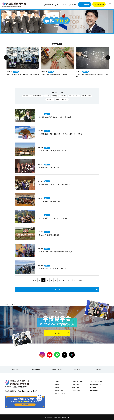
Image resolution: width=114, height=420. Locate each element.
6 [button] (58, 81)
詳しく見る (57, 333)
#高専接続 (54, 96)
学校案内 (57, 381)
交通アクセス (76, 390)
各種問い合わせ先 (96, 384)
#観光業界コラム (86, 96)
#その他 (47, 96)
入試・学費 (76, 384)
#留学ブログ (50, 99)
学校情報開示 (94, 390)
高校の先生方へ (36, 369)
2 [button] (50, 81)
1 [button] (48, 81)
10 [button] (66, 81)
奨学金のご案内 (59, 390)
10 (63, 280)
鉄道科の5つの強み (78, 381)
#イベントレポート (74, 96)
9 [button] (64, 81)
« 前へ (34, 280)
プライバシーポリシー (60, 394)
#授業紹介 (63, 96)
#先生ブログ (26, 96)
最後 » (80, 280)
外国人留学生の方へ (57, 369)
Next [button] (107, 57)
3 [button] (52, 81)
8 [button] (62, 81)
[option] (23, 61)
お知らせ (57, 387)
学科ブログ (76, 387)
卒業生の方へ (77, 369)
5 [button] (56, 81)
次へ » (73, 280)
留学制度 (57, 384)
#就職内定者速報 (37, 96)
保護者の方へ (15, 369)
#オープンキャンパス (61, 99)
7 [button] (60, 81)
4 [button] (54, 81)
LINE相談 (73, 4)
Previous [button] (6, 57)
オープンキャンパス (62, 4)
